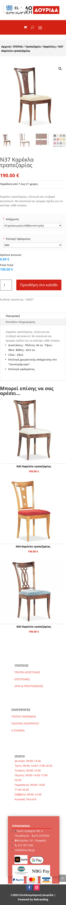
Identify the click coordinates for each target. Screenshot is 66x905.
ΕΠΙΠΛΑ (18, 46)
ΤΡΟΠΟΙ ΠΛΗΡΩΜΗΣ (23, 716)
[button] (60, 68)
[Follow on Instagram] (37, 887)
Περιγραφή (13, 316)
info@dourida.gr (25, 850)
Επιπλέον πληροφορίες (20, 322)
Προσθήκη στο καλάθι (39, 284)
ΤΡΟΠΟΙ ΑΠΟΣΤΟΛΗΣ (27, 672)
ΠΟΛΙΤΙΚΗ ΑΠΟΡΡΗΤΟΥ (25, 723)
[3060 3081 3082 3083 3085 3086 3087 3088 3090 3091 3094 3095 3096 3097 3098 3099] (32, 245)
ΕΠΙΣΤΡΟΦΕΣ (22, 679)
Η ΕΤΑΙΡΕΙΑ (18, 730)
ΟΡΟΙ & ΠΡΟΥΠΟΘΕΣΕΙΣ (28, 686)
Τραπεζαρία (33, 46)
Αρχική (6, 46)
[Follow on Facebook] (29, 887)
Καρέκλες (49, 46)
